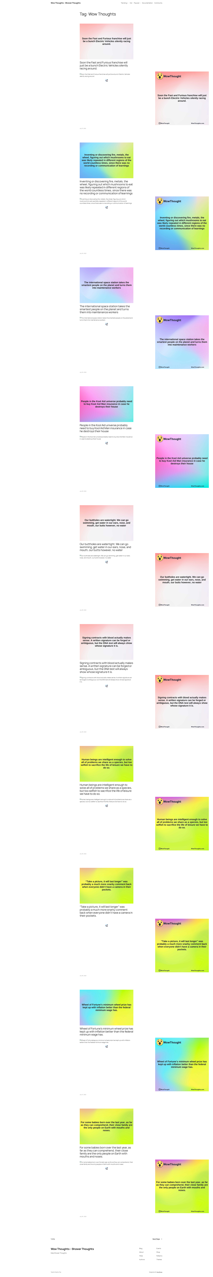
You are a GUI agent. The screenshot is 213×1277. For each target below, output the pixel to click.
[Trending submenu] (127, 2)
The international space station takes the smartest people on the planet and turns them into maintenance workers (105, 309)
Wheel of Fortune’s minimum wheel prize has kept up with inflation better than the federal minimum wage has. (106, 1031)
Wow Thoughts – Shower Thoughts (65, 3)
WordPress (159, 1272)
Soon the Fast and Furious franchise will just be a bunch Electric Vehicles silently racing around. (104, 65)
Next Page (157, 1239)
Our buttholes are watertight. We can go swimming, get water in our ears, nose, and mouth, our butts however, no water (105, 547)
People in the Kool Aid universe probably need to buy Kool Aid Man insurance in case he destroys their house (106, 428)
